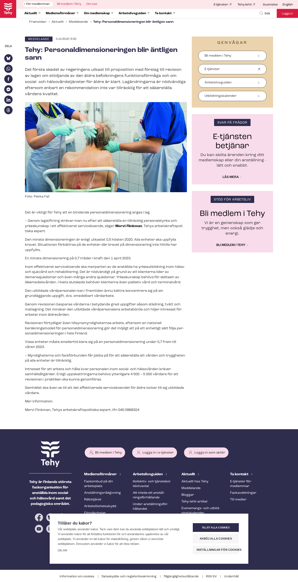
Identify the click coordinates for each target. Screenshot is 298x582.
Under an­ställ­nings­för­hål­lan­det (150, 507)
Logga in (287, 13)
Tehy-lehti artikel (194, 501)
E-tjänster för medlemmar (240, 484)
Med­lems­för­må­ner (101, 474)
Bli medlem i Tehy (218, 55)
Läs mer (62, 550)
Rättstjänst (92, 499)
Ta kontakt (239, 474)
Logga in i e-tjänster (158, 452)
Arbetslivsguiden (218, 82)
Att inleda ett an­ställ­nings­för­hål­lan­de (149, 495)
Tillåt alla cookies (216, 527)
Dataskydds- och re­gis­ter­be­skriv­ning (129, 576)
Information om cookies (77, 576)
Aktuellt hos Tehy (194, 481)
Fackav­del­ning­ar (243, 493)
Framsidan (37, 22)
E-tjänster (221, 4)
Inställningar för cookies (218, 549)
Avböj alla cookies (216, 538)
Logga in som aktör (209, 452)
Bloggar (187, 495)
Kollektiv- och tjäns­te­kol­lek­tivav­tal (152, 484)
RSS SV (211, 576)
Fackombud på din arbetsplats (98, 484)
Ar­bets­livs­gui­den (148, 474)
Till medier (238, 499)
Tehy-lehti (245, 4)
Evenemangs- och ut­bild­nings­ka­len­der (200, 511)
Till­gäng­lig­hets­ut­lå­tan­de (181, 576)
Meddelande (78, 22)
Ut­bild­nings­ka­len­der (221, 96)
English (288, 4)
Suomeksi (270, 4)
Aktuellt (57, 22)
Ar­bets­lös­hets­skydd (100, 506)
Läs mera (231, 177)
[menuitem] (273, 5)
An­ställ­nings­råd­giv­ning (102, 493)
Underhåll (231, 576)
